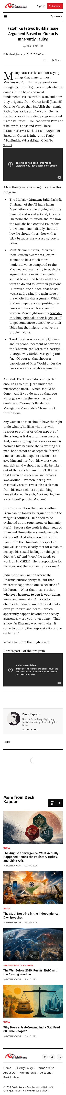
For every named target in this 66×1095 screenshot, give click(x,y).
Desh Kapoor (34, 46)
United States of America (18, 965)
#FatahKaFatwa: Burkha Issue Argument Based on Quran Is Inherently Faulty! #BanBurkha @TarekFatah (31, 135)
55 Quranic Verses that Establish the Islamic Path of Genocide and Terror (32, 106)
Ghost (35, 1090)
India (6, 847)
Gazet (45, 1090)
